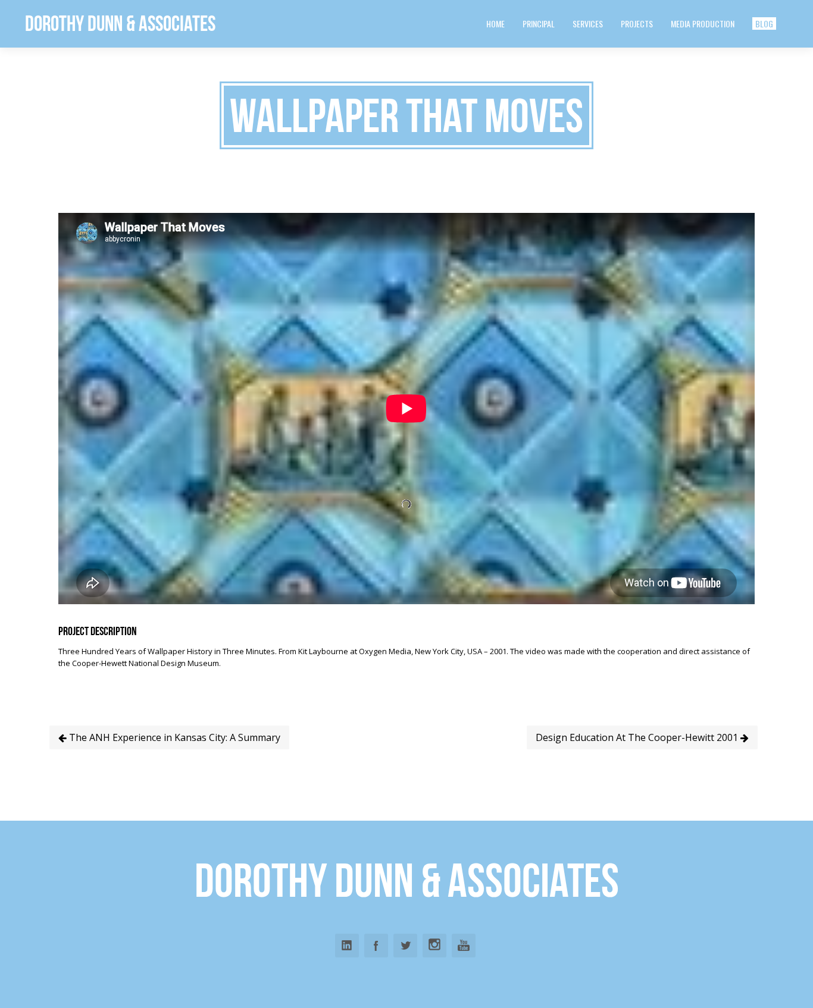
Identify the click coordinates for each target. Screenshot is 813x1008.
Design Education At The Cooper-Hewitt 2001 (638, 737)
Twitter (405, 945)
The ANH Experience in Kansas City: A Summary (173, 737)
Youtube (464, 945)
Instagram (434, 945)
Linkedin (347, 945)
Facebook (376, 945)
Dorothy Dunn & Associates (120, 23)
